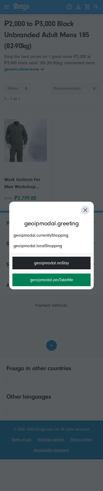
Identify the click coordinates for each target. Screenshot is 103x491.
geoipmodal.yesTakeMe (51, 279)
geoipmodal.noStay (51, 263)
